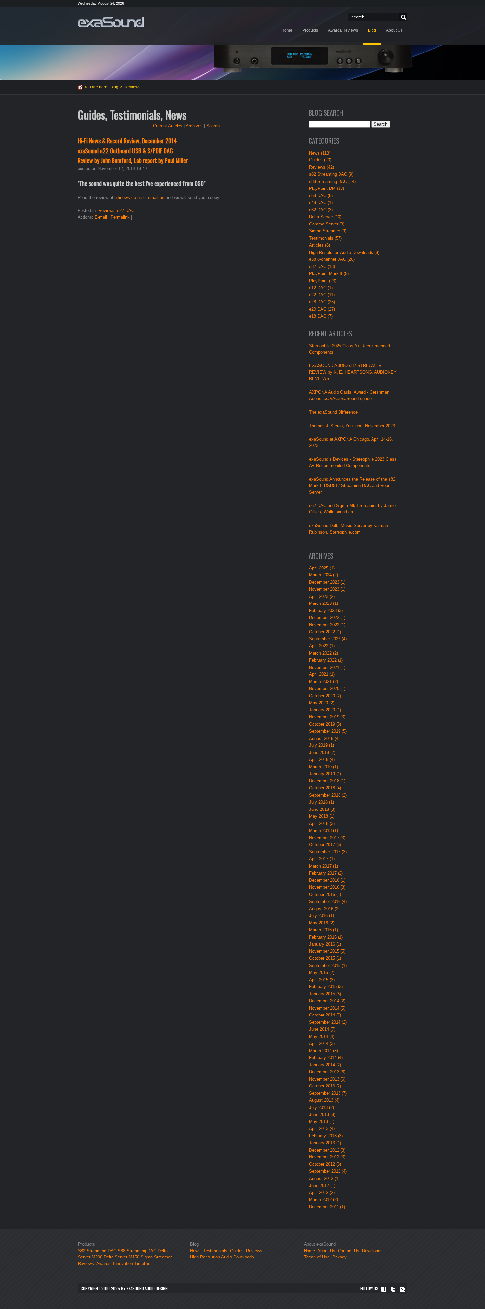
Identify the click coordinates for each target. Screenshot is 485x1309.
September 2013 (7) (328, 1093)
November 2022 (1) (327, 624)
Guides (236, 1250)
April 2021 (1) (322, 674)
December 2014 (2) (327, 1000)
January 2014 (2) (325, 1064)
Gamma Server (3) (326, 224)
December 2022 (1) (327, 617)
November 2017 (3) (327, 837)
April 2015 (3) (322, 979)
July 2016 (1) (321, 915)
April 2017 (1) (322, 858)
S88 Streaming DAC (137, 1250)
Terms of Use (317, 1257)
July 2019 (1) (321, 745)
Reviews (106, 210)
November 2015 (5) (327, 951)
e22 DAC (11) (322, 295)
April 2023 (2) (322, 596)
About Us (327, 1250)
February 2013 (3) (326, 1135)
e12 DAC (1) (321, 287)
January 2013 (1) (325, 1142)
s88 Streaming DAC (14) (332, 181)
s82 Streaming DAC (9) (331, 174)
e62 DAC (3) (321, 209)
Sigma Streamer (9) (327, 230)
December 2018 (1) (327, 780)
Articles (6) (319, 245)
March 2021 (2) (323, 681)
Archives (194, 125)
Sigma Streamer (156, 1257)
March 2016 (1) (323, 929)
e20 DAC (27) (322, 309)
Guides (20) (320, 159)
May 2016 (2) (321, 922)
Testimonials (215, 1250)
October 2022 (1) (325, 631)
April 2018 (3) (322, 823)
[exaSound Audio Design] (111, 21)
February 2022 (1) (326, 660)
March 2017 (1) (323, 866)
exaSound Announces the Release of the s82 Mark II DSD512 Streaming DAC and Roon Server (352, 486)
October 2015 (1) (325, 958)
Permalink (120, 217)
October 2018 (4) (325, 787)
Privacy (339, 1257)
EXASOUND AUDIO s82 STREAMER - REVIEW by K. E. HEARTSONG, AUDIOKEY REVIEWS (353, 372)
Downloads (372, 1250)
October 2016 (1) (325, 894)
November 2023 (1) (327, 589)
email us (156, 197)
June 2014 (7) (322, 1029)
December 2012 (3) (327, 1150)
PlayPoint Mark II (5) (329, 273)
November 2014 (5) (327, 1008)
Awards (103, 1263)
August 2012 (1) (324, 1178)
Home (309, 1250)
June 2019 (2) (322, 752)
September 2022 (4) (328, 639)
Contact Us (348, 1250)
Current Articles (167, 125)
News (195, 1250)
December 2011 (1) (327, 1206)
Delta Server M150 (121, 1257)
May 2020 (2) (321, 702)
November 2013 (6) (327, 1079)
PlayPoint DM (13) (326, 188)
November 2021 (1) (327, 667)
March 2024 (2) (323, 574)
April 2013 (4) (322, 1128)
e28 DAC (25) (322, 301)
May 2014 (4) (321, 1036)
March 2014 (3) (323, 1050)
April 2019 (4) (322, 759)
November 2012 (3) (327, 1156)
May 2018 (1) (321, 816)
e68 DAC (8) (321, 195)
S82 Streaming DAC (97, 1250)
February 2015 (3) (326, 986)
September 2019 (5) (328, 731)
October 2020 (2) (325, 695)
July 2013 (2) (321, 1107)
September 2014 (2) (328, 1022)
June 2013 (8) (322, 1114)
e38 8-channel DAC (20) (332, 259)
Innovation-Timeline (131, 1263)
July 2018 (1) (321, 802)
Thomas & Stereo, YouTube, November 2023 (352, 425)
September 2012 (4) (328, 1171)
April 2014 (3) (322, 1043)
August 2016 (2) (324, 908)
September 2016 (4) (328, 901)
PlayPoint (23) (322, 280)
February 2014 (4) (326, 1057)
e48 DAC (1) (321, 202)
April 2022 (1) (322, 645)
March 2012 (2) (323, 1199)
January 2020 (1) (325, 709)
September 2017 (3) (328, 851)
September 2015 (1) (328, 965)
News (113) (319, 153)
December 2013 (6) (327, 1071)
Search (402, 17)
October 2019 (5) (325, 724)
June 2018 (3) (322, 809)
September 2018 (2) (328, 795)
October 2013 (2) (325, 1086)
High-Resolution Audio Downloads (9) (344, 252)
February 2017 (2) (326, 873)
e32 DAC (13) (322, 266)
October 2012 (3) (325, 1164)
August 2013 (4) (324, 1100)
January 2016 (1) (325, 944)
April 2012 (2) (322, 1192)
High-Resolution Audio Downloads (222, 1257)
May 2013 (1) (321, 1121)
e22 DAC (125, 210)
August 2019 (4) (324, 738)
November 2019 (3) (327, 716)
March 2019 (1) (323, 766)
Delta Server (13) (325, 216)
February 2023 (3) (326, 610)
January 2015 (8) (325, 993)
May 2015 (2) (321, 972)
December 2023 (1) (327, 582)
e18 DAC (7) (321, 316)
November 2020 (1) (327, 688)
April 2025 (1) (322, 568)
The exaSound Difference (333, 412)
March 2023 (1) (323, 603)
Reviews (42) (321, 167)
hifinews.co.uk (128, 197)
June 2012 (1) (322, 1185)
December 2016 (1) (327, 880)
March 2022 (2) (323, 653)
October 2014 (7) (325, 1015)
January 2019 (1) (325, 773)
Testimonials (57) (325, 238)
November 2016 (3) (327, 887)
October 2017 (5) (325, 844)
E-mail (101, 217)
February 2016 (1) (326, 937)
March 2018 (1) (323, 830)
